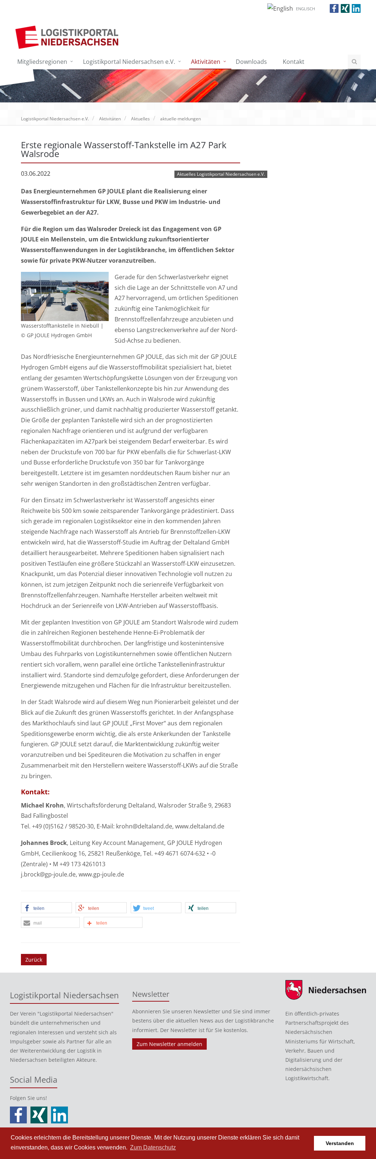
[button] (46, 908)
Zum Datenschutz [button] (153, 1147)
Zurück (33, 959)
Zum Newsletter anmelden (169, 1043)
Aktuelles (140, 119)
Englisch (305, 8)
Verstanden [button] (340, 1143)
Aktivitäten (205, 62)
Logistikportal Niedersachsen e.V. (129, 62)
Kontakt (293, 62)
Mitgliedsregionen (42, 62)
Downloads (251, 62)
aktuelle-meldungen (180, 119)
